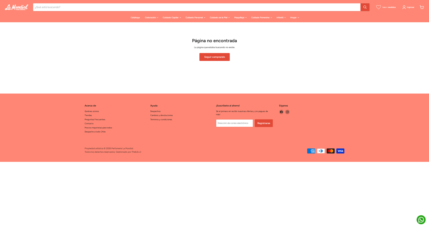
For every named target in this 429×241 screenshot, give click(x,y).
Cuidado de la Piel (219, 17)
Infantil (280, 17)
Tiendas (88, 115)
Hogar (293, 17)
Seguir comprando (214, 56)
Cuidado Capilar (171, 17)
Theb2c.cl (136, 152)
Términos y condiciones (161, 119)
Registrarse (263, 123)
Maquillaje (239, 17)
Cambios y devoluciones (161, 115)
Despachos (155, 111)
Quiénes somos (92, 111)
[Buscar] (365, 7)
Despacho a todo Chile (95, 131)
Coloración (150, 17)
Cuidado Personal (194, 17)
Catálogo (135, 17)
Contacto (89, 123)
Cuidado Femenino (260, 17)
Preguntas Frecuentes (95, 119)
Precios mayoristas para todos (98, 127)
